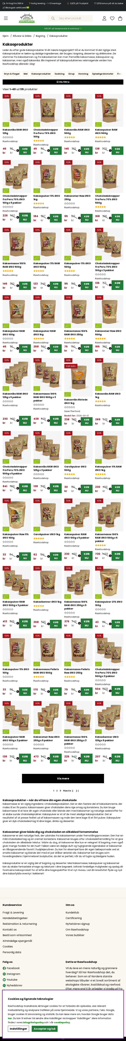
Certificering (74, 918)
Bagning (40, 36)
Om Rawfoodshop (77, 929)
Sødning (59, 73)
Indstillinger (18, 1029)
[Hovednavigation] (6, 18)
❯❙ (77, 790)
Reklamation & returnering (20, 924)
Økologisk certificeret (15, 7)
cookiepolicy (62, 1022)
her (10, 1018)
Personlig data (12, 952)
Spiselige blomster (102, 73)
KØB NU (25, 217)
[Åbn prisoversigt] (17, 151)
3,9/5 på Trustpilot (79, 3)
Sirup (71, 73)
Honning (83, 73)
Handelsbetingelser (15, 918)
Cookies (8, 946)
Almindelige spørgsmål (17, 941)
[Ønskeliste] (112, 18)
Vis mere (63, 778)
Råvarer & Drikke (22, 36)
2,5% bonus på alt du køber (110, 3)
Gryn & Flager (12, 73)
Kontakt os (10, 929)
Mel (26, 73)
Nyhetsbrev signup (78, 924)
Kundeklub (72, 912)
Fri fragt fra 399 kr (14, 3)
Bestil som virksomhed (17, 935)
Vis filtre (64, 82)
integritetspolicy (33, 1022)
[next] (120, 73)
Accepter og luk (45, 1029)
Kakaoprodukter (59, 36)
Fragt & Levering (13, 912)
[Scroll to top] (63, 1039)
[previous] (5, 73)
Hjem (6, 36)
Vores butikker (75, 935)
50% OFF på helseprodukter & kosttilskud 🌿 (63, 28)
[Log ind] (104, 18)
